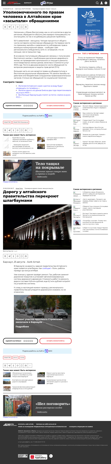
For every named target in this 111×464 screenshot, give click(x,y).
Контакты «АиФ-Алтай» (26, 424)
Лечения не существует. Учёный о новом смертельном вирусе (94, 135)
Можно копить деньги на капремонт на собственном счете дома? (23, 153)
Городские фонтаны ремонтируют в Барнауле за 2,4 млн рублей (23, 387)
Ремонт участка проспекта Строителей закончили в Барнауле (39, 320)
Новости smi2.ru (10, 182)
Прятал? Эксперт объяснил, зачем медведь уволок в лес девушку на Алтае (94, 143)
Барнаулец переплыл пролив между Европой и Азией (90, 85)
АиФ (15, 251)
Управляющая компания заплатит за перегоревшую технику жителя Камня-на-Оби (90, 94)
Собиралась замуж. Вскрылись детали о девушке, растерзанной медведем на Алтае (94, 193)
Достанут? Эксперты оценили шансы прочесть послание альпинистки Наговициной (95, 215)
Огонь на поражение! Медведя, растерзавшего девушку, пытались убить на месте (91, 59)
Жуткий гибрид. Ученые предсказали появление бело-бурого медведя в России (95, 107)
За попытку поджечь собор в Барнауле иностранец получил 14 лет (91, 68)
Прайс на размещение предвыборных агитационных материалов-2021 (42, 426)
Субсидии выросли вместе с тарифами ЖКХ (56, 138)
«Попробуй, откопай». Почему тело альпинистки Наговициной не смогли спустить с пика (95, 222)
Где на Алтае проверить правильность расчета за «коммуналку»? (55, 146)
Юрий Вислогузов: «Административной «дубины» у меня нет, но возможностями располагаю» (18, 140)
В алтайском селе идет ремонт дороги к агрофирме (22, 381)
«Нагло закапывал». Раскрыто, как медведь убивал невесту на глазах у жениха (95, 200)
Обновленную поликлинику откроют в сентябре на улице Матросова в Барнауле (22, 374)
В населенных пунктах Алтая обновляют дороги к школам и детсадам (57, 381)
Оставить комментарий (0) (55, 105)
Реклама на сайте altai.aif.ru (46, 424)
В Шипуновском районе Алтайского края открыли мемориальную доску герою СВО (90, 77)
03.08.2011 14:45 (8, 9)
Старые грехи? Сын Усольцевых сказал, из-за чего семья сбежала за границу (95, 122)
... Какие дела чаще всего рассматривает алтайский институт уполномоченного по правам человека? (18, 147)
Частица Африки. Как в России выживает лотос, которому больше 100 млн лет (94, 129)
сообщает (47, 268)
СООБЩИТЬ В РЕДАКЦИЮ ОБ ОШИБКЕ (81, 426)
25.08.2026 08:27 (8, 188)
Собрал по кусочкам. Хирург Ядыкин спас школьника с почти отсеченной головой (95, 229)
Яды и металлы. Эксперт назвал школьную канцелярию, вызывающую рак (93, 114)
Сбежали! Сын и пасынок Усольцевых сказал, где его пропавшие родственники (95, 208)
